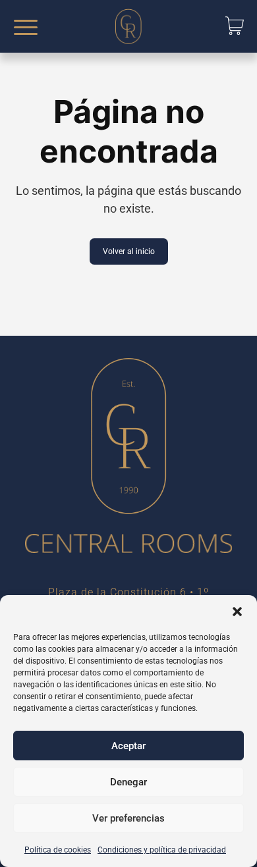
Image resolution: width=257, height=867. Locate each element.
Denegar (128, 782)
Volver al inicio (129, 251)
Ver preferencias (128, 818)
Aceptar (128, 746)
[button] (237, 611)
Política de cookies (57, 849)
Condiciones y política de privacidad (162, 849)
